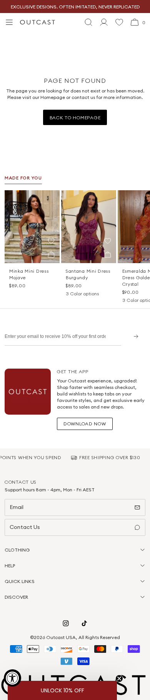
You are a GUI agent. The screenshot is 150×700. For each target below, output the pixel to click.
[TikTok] (84, 623)
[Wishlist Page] (119, 22)
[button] (51, 241)
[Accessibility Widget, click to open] (12, 678)
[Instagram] (66, 623)
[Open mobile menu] (9, 22)
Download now (84, 424)
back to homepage (75, 117)
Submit (133, 336)
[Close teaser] (119, 678)
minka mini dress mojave (29, 274)
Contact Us (25, 527)
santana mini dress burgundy (88, 274)
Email (16, 507)
